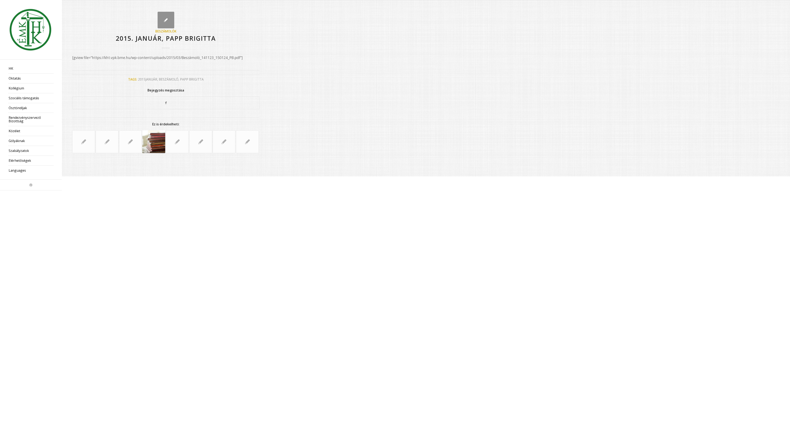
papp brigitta (192, 79)
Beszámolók (165, 31)
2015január (147, 79)
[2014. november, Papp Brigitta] (83, 141)
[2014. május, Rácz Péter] (153, 141)
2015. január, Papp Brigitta (166, 38)
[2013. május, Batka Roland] (107, 141)
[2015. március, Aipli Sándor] (177, 141)
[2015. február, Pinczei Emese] (130, 141)
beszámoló (168, 79)
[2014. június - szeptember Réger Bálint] (247, 141)
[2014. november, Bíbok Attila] (200, 141)
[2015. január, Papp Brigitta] (166, 20)
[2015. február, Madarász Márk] (224, 141)
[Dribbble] (31, 185)
